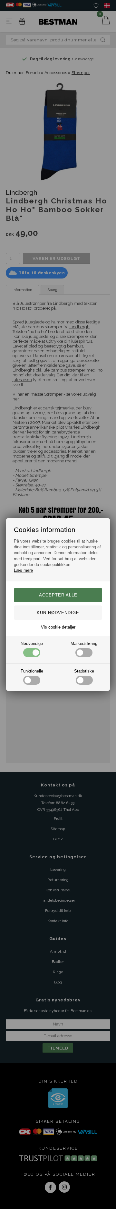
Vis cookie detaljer (58, 627)
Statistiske (84, 671)
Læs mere (23, 570)
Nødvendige (32, 643)
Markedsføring (84, 643)
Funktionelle (32, 671)
